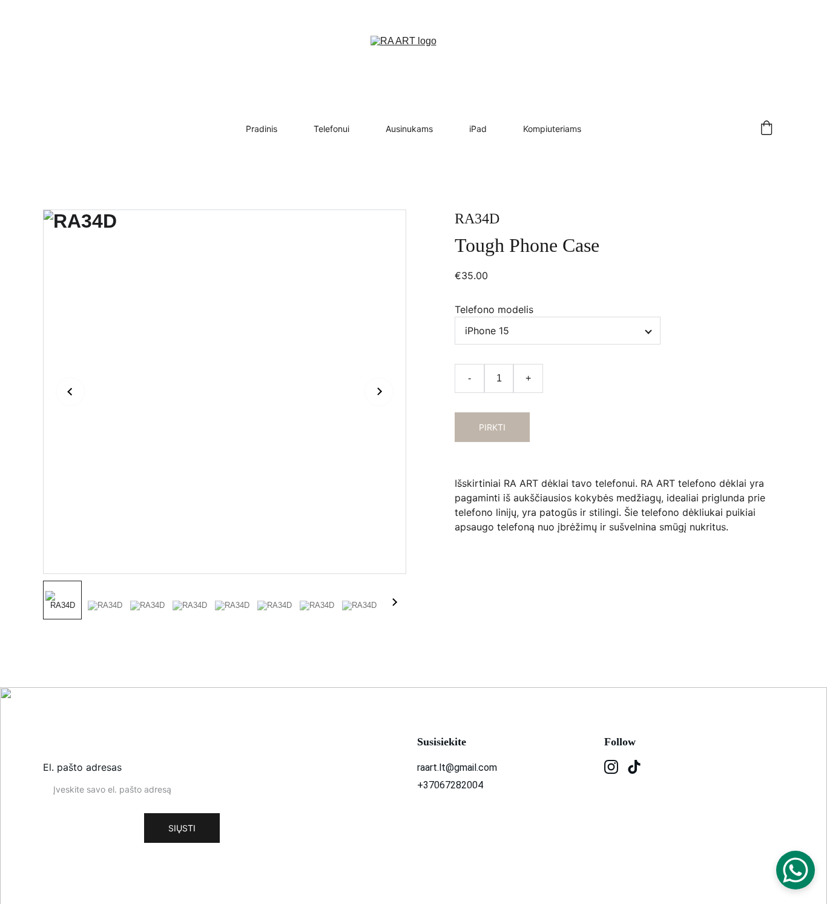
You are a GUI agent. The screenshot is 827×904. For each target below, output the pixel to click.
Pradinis (261, 129)
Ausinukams (409, 129)
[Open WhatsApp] (795, 870)
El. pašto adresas (82, 767)
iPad (478, 129)
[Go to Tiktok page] (634, 767)
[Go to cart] (766, 128)
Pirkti (492, 427)
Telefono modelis (494, 309)
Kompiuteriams (552, 129)
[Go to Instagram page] (611, 767)
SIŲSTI (182, 828)
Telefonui (331, 129)
